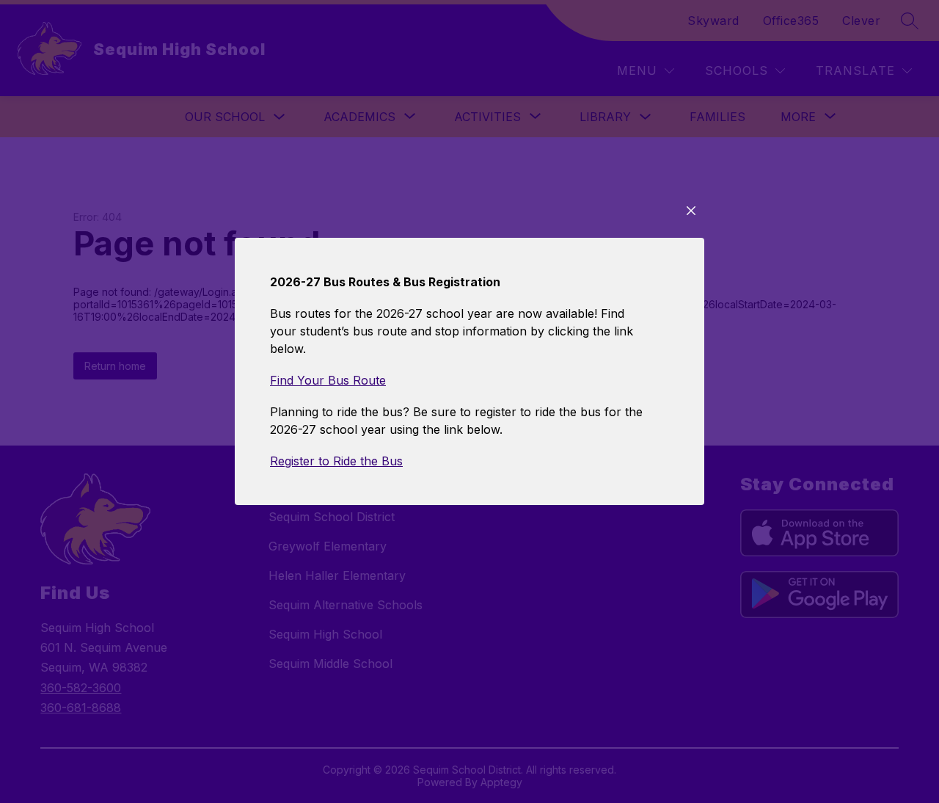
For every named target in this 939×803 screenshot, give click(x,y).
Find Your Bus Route (328, 380)
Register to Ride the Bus (336, 461)
